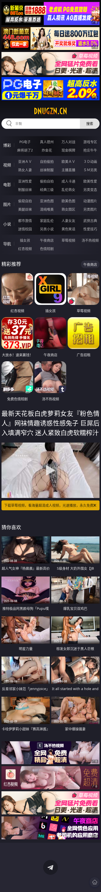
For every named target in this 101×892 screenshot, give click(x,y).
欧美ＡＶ (68, 161)
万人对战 (68, 141)
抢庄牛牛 (90, 150)
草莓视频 (68, 240)
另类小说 (47, 229)
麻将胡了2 (25, 150)
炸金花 (47, 150)
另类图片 (90, 209)
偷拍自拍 (47, 181)
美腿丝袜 (25, 209)
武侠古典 (90, 220)
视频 (7, 165)
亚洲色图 (47, 200)
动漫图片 (90, 200)
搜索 (89, 123)
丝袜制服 (47, 169)
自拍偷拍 (47, 161)
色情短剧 (47, 248)
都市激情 (25, 220)
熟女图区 (68, 209)
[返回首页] (95, 882)
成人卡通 (68, 181)
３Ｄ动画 (90, 161)
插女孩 (25, 240)
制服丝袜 (25, 189)
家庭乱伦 (47, 220)
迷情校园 (25, 229)
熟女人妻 (25, 169)
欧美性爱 (90, 181)
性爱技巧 (90, 229)
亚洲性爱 (25, 181)
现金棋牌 (68, 150)
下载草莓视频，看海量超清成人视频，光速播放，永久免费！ (50, 505)
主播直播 (68, 169)
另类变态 (90, 189)
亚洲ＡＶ (25, 161)
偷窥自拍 (25, 200)
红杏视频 (25, 248)
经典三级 (47, 189)
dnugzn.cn (50, 111)
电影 (7, 184)
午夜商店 (47, 240)
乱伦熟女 (68, 189)
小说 (7, 224)
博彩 (7, 145)
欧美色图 (68, 200)
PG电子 (25, 141)
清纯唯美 (47, 209)
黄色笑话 (68, 229)
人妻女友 (68, 220)
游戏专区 (90, 141)
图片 (7, 204)
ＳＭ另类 (90, 169)
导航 (7, 244)
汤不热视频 (90, 240)
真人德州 (47, 141)
